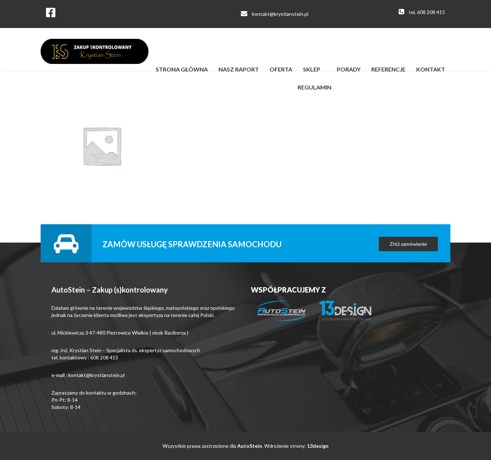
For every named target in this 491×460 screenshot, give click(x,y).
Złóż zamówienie (408, 244)
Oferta (281, 69)
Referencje (388, 69)
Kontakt (430, 69)
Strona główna (182, 69)
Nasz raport (239, 69)
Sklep (311, 69)
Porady (349, 69)
